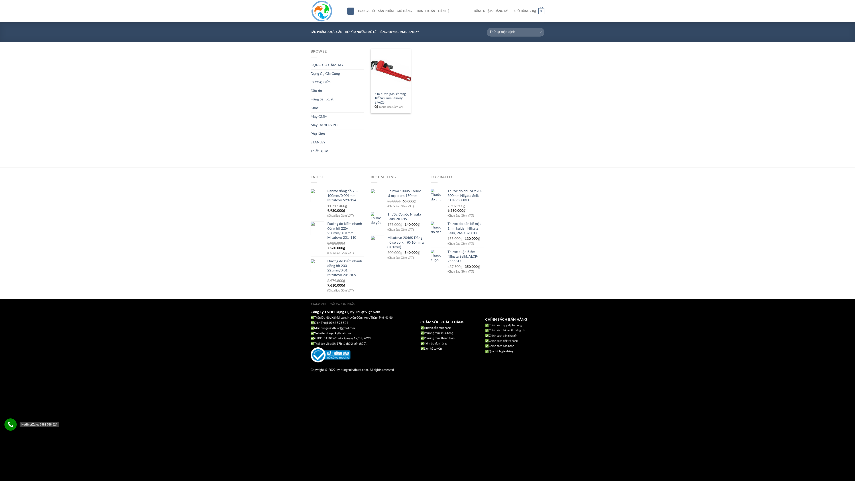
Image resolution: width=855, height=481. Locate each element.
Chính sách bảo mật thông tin (507, 330)
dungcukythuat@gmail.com (338, 328)
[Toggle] (362, 65)
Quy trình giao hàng (501, 351)
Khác (315, 108)
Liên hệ (443, 11)
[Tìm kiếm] (350, 11)
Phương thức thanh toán (439, 338)
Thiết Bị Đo (319, 151)
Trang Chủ (366, 11)
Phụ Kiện (318, 134)
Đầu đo (316, 91)
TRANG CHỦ (319, 304)
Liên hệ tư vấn (433, 348)
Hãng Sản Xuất (322, 99)
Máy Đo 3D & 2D (324, 125)
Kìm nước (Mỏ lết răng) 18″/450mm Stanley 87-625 (391, 98)
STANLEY (318, 142)
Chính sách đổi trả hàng (503, 341)
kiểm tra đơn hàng (435, 343)
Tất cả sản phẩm (343, 304)
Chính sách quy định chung (505, 325)
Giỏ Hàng (404, 11)
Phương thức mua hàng (438, 333)
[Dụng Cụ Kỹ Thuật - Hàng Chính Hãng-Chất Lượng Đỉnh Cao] (325, 11)
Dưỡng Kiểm (320, 82)
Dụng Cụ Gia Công (325, 73)
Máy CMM (319, 116)
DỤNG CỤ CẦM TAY (327, 65)
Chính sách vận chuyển (503, 335)
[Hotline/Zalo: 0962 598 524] (10, 424)
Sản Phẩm (386, 11)
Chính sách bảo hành (501, 346)
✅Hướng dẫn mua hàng (435, 328)
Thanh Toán (425, 11)
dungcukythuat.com (338, 333)
